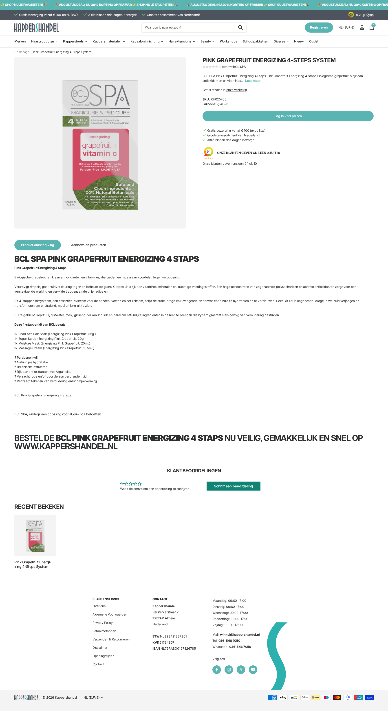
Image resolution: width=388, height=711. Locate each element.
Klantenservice (106, 599)
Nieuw (299, 41)
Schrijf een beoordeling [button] (233, 486)
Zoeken (240, 27)
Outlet (313, 41)
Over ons (99, 606)
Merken (20, 41)
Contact (98, 664)
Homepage (21, 52)
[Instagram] (229, 669)
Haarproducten (42, 41)
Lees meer (253, 80)
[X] (241, 669)
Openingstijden (103, 656)
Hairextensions (180, 41)
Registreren (319, 27)
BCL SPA (239, 67)
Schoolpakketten (255, 41)
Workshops (228, 41)
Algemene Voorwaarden (110, 614)
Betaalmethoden (104, 631)
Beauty (206, 41)
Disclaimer (100, 648)
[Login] (362, 27)
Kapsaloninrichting (144, 41)
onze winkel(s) (236, 90)
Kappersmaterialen (107, 41)
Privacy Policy (103, 623)
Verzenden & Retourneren (111, 639)
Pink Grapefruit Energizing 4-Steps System (32, 564)
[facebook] (216, 669)
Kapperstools (73, 41)
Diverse (279, 41)
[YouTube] (253, 669)
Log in (288, 116)
